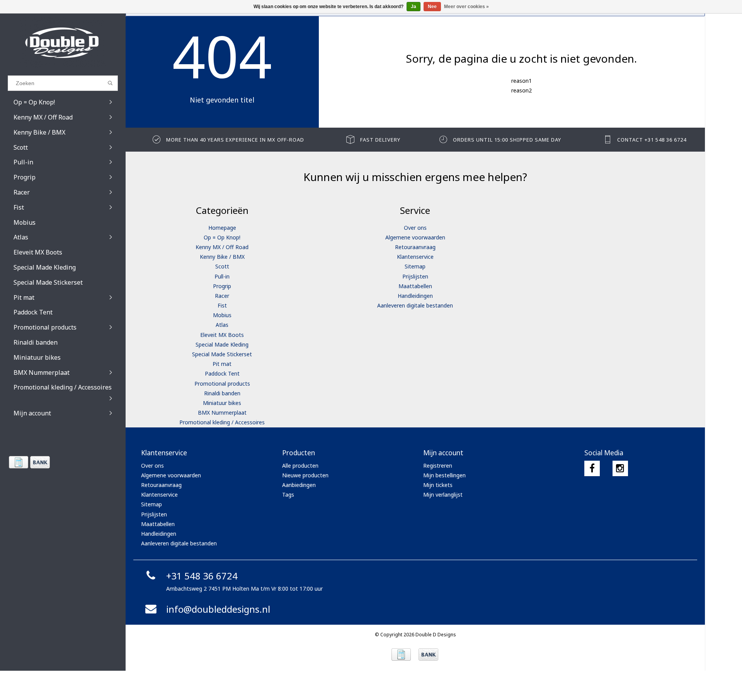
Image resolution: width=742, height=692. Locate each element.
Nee (432, 6)
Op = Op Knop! (222, 237)
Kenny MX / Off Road (222, 247)
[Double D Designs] (63, 42)
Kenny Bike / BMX (222, 256)
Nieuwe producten (305, 475)
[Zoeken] (110, 83)
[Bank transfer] (39, 462)
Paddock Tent (222, 373)
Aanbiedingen (299, 485)
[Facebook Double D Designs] (592, 468)
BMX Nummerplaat (222, 412)
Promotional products (222, 383)
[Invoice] (18, 462)
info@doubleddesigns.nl (218, 609)
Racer (222, 295)
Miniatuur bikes (222, 403)
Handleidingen (415, 295)
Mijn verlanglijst (443, 494)
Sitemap (415, 266)
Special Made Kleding (222, 344)
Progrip (222, 286)
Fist (222, 305)
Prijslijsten (415, 276)
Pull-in (222, 276)
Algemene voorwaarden (415, 237)
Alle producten (300, 465)
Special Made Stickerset (222, 354)
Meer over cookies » (466, 6)
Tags (288, 494)
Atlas (222, 324)
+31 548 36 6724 (202, 575)
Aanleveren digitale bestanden (415, 305)
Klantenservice (415, 256)
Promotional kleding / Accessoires (222, 422)
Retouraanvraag (415, 247)
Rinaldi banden (222, 393)
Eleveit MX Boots (222, 334)
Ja (413, 6)
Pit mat (222, 363)
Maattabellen (415, 286)
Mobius (222, 315)
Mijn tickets (438, 485)
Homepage (222, 227)
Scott (222, 266)
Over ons (415, 227)
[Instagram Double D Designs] (620, 468)
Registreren (437, 465)
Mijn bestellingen (444, 475)
